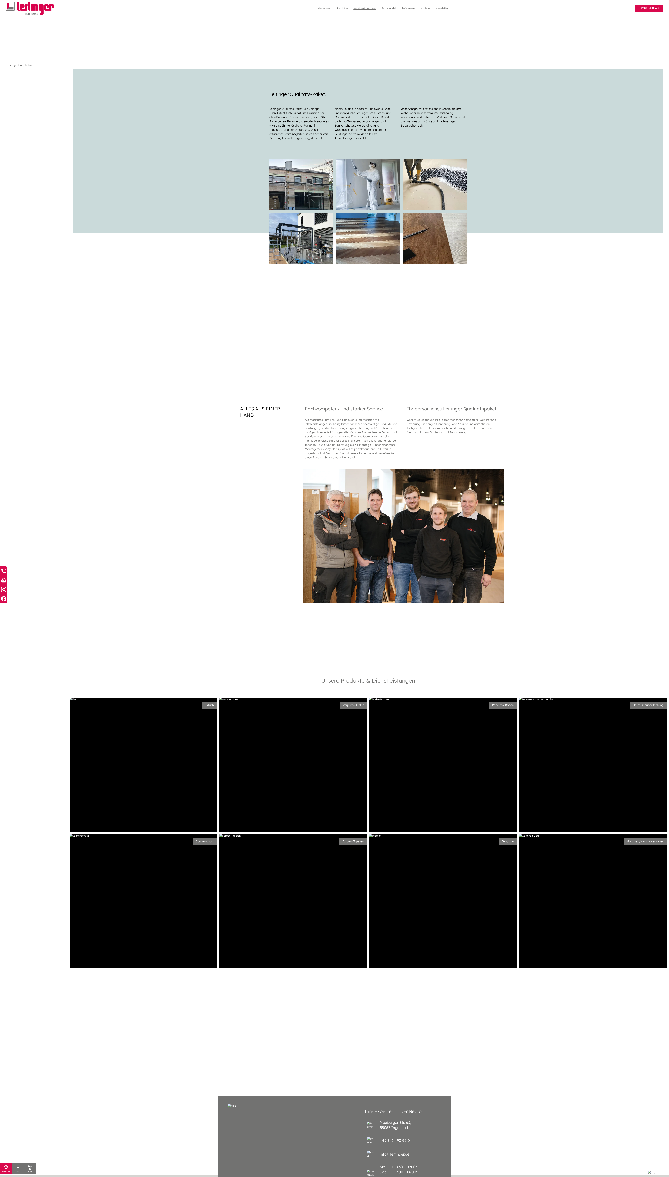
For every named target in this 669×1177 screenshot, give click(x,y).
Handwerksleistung (364, 8)
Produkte (342, 8)
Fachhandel (389, 8)
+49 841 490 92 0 (649, 8)
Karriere (425, 8)
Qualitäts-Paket (22, 65)
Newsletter (442, 8)
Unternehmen (323, 8)
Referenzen (408, 8)
